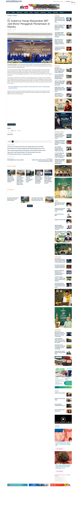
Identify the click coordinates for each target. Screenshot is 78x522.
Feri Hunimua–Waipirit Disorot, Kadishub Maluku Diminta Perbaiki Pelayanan (10, 179)
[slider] (62, 422)
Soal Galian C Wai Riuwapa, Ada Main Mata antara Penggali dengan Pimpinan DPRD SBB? (25, 146)
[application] (63, 419)
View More (30, 205)
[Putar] (56, 422)
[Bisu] (68, 422)
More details (59, 448)
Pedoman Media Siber (59, 480)
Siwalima (9, 18)
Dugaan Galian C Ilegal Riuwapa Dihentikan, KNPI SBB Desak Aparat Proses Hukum (24, 152)
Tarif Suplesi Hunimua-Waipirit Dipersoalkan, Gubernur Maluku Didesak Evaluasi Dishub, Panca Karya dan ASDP (20, 180)
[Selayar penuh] (70, 422)
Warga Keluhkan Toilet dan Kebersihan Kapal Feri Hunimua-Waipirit (29, 179)
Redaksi (63, 476)
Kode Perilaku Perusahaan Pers (60, 479)
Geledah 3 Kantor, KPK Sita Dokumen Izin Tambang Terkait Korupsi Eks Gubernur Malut (42, 160)
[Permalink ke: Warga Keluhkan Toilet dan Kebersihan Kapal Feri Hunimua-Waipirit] (30, 173)
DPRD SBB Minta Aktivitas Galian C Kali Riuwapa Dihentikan (19, 154)
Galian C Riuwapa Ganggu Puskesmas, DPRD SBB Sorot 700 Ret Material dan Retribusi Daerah (26, 150)
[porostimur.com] (14, 1)
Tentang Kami (57, 476)
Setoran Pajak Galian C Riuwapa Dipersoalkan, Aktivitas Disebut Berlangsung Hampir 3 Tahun (25, 148)
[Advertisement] (29, 109)
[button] (63, 419)
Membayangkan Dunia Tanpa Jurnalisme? (15, 159)
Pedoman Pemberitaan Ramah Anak (61, 481)
